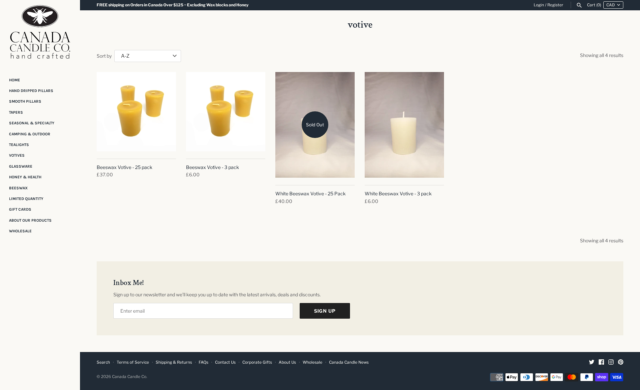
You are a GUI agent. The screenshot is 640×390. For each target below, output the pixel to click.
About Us (287, 362)
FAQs (203, 362)
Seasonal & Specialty (31, 123)
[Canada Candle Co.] (40, 34)
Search (103, 362)
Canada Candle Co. (129, 376)
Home (14, 80)
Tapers (16, 112)
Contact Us (225, 362)
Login (539, 5)
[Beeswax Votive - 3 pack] (225, 111)
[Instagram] (611, 362)
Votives (17, 155)
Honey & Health (25, 177)
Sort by (104, 56)
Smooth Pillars (25, 101)
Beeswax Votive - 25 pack (124, 167)
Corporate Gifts (257, 362)
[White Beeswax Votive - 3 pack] (404, 125)
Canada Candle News (349, 362)
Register (555, 5)
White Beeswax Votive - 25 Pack (310, 193)
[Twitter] (591, 362)
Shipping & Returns (174, 362)
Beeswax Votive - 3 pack (212, 167)
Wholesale (20, 231)
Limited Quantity (26, 198)
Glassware (20, 166)
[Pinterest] (620, 362)
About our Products (30, 220)
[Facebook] (601, 362)
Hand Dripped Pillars (31, 90)
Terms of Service (133, 362)
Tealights (19, 144)
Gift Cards (20, 209)
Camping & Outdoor (29, 134)
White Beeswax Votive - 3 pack (398, 193)
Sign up (325, 311)
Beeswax (18, 188)
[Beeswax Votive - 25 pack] (136, 111)
